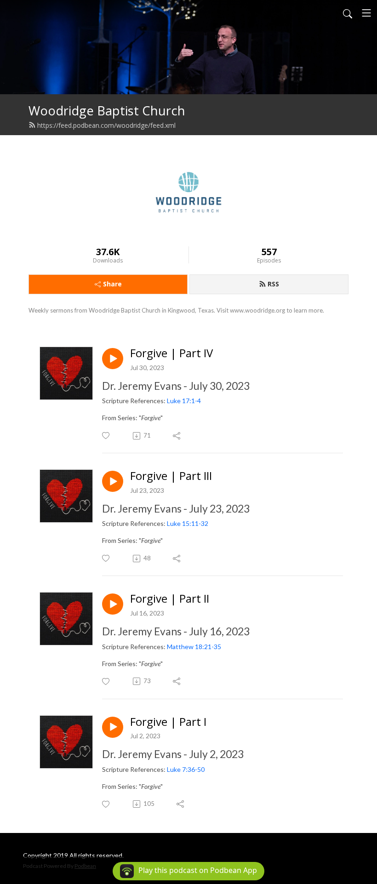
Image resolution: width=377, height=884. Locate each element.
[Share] (177, 435)
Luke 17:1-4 (184, 401)
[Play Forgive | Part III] (112, 481)
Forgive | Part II (169, 598)
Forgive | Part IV (171, 353)
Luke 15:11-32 (187, 523)
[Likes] (106, 435)
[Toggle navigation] (366, 13)
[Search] (347, 13)
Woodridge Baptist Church (107, 110)
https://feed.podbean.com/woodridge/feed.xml (106, 125)
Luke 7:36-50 (186, 769)
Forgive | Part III (171, 476)
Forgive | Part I (168, 722)
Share (112, 283)
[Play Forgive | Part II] (112, 604)
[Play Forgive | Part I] (112, 727)
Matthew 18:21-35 (194, 646)
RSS (273, 283)
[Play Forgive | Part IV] (112, 358)
